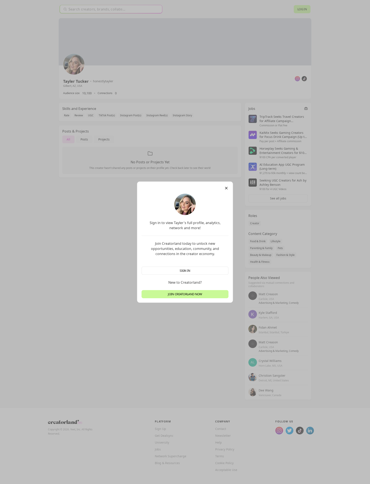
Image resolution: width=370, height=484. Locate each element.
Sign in (185, 271)
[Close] (226, 188)
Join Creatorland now (185, 294)
